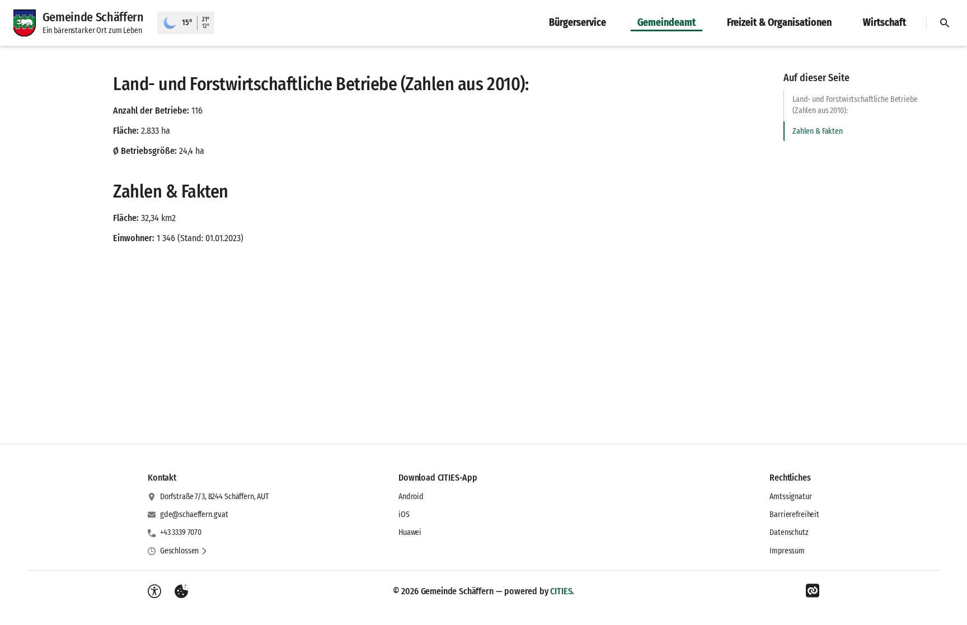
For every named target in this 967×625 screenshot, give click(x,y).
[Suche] (945, 23)
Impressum (787, 551)
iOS (404, 514)
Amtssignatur (790, 496)
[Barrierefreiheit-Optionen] (154, 591)
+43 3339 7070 (180, 532)
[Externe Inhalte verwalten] (181, 591)
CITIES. (562, 591)
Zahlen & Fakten (817, 131)
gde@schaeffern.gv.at (194, 514)
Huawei (409, 532)
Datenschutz (788, 532)
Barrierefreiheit (794, 514)
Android (411, 496)
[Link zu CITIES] (812, 591)
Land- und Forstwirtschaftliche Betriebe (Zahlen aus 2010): (855, 105)
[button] (184, 551)
